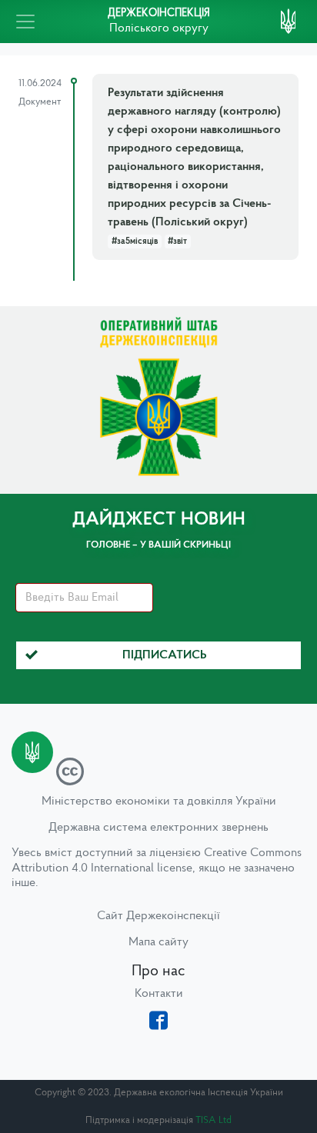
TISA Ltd (213, 1120)
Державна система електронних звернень (158, 827)
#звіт (177, 241)
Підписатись (164, 655)
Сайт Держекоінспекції (158, 916)
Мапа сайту (158, 942)
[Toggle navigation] (25, 21)
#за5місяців (135, 241)
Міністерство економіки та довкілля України (159, 801)
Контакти (159, 994)
